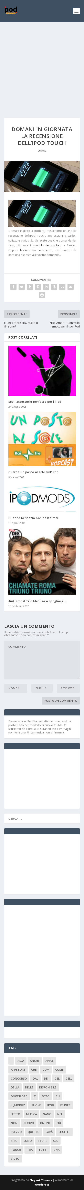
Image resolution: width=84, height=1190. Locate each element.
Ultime (42, 151)
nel (60, 1114)
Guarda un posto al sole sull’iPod (33, 472)
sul (55, 1141)
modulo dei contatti (47, 245)
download (19, 1096)
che (34, 1069)
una (56, 1150)
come (59, 1069)
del (57, 1078)
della (15, 1087)
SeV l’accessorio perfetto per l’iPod (34, 402)
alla (21, 1061)
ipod (50, 1105)
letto (15, 1114)
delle (29, 1087)
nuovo (28, 1123)
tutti (43, 1150)
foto (46, 1096)
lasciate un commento (36, 250)
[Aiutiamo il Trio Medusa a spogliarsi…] (42, 561)
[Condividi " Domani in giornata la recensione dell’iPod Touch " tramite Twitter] (22, 287)
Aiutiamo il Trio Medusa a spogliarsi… (37, 601)
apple (49, 1061)
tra (30, 1150)
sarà (49, 1132)
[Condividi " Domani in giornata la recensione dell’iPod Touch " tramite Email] (70, 287)
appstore (18, 1069)
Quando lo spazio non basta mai (33, 518)
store (42, 1141)
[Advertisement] (42, 66)
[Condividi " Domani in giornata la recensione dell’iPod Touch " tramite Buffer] (54, 287)
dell (68, 1078)
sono (27, 1141)
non (14, 1123)
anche (35, 1061)
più (58, 1123)
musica (31, 1114)
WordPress (41, 1184)
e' (34, 1096)
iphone (36, 1105)
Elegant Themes (41, 1180)
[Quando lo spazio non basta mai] (42, 497)
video (15, 1158)
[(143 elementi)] (11, 1061)
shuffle (64, 1132)
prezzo (16, 1132)
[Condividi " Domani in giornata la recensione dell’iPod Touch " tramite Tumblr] (30, 287)
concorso (19, 1078)
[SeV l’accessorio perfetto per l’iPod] (42, 371)
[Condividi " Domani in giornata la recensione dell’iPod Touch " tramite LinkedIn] (46, 287)
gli (57, 1096)
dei (46, 1078)
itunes (65, 1105)
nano (47, 1114)
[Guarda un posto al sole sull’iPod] (42, 439)
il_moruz (18, 1105)
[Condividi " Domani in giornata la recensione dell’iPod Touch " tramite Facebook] (13, 287)
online (45, 1123)
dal (35, 1078)
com (46, 1069)
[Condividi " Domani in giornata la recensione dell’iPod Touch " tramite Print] (42, 295)
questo (34, 1132)
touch (16, 1150)
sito (14, 1141)
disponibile (47, 1087)
